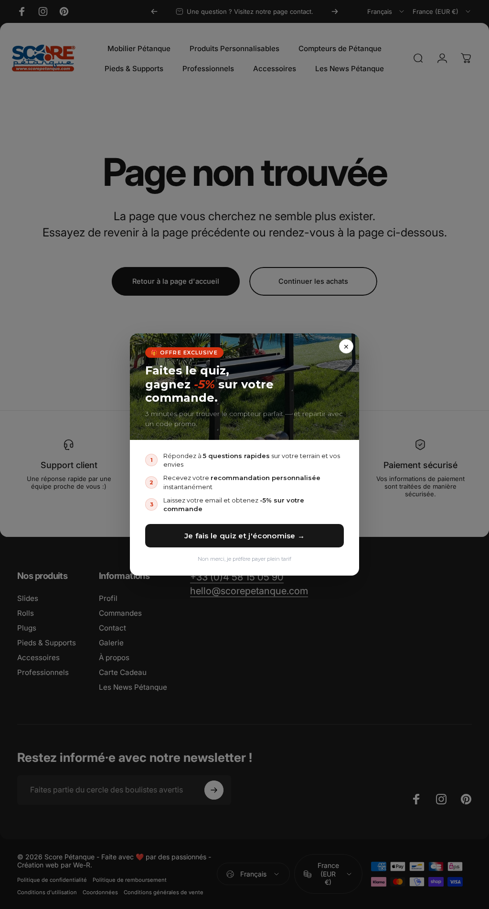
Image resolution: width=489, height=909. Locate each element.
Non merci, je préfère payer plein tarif (244, 559)
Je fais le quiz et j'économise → (244, 535)
